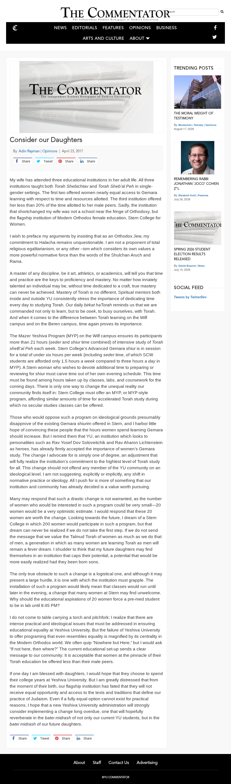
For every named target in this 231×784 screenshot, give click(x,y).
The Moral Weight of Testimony (193, 116)
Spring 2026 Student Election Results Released (192, 254)
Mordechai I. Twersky (190, 125)
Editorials (84, 28)
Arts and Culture (103, 39)
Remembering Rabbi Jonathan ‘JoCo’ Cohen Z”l (196, 184)
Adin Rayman (29, 151)
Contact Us (119, 763)
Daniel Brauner (187, 265)
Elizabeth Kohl (187, 195)
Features (113, 28)
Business (166, 28)
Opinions (140, 28)
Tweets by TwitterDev (190, 297)
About (137, 39)
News (60, 28)
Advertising (147, 763)
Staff (97, 763)
